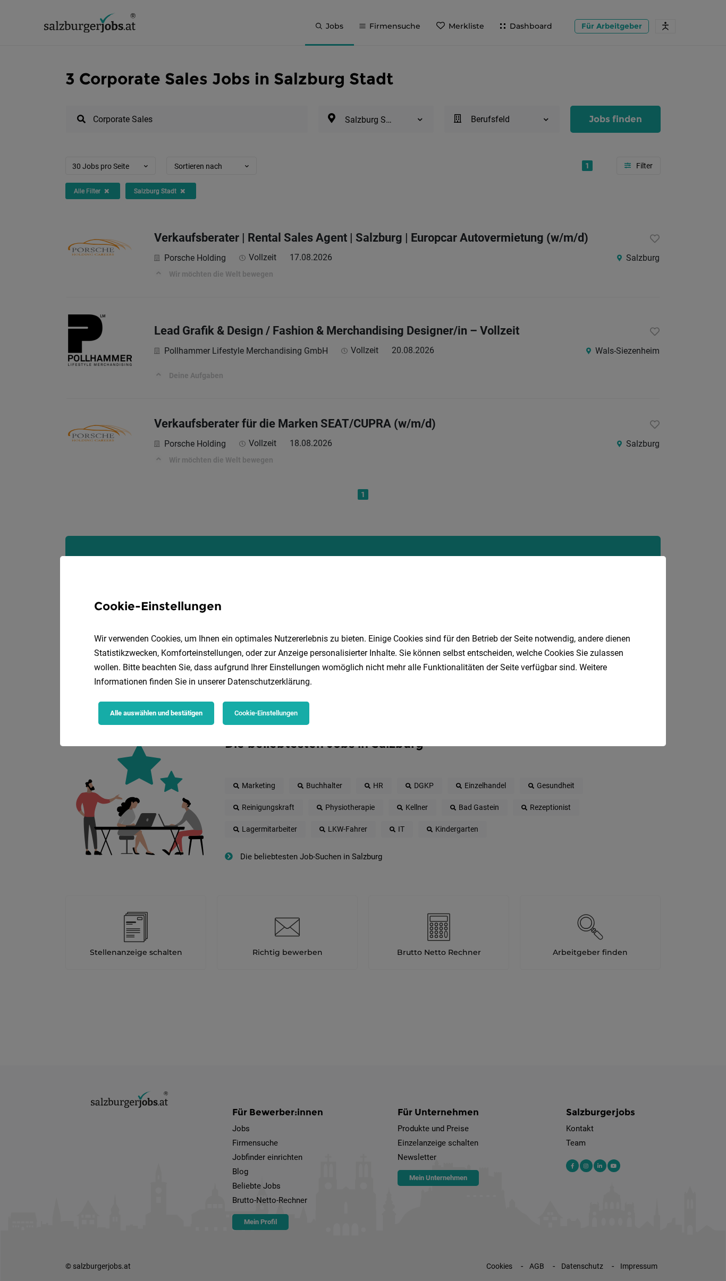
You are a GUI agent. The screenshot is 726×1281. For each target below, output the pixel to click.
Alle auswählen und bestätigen (156, 713)
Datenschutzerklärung (268, 682)
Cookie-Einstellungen (266, 713)
